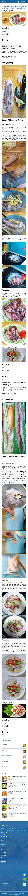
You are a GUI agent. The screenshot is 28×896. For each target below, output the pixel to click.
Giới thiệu (3, 847)
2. (3, 235)
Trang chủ (3, 844)
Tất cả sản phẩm (5, 850)
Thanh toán (4, 858)
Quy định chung (5, 852)
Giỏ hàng (3, 855)
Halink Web (15, 894)
